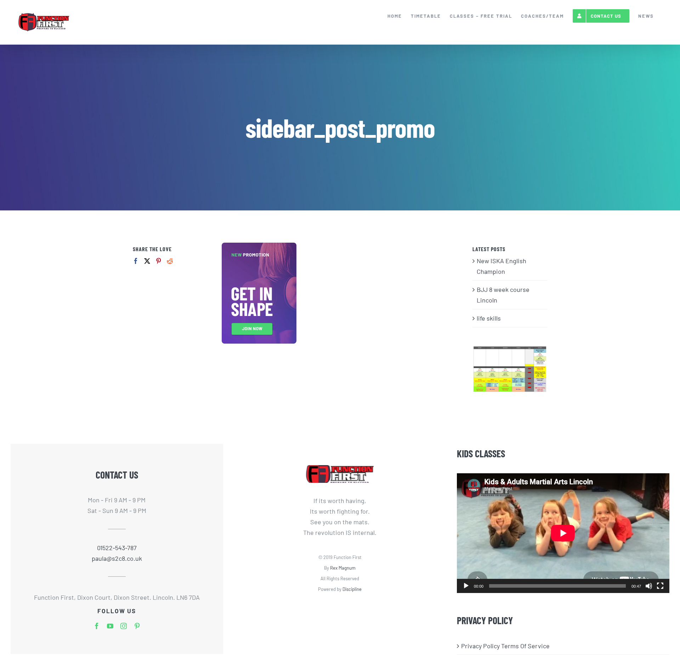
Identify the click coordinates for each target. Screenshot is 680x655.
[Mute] (648, 585)
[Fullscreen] (660, 585)
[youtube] (110, 626)
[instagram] (123, 626)
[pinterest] (137, 626)
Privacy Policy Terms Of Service (505, 646)
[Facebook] (136, 261)
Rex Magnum (343, 568)
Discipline (352, 589)
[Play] (466, 585)
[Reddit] (170, 261)
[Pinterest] (158, 261)
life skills (489, 318)
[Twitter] (147, 261)
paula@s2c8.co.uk (117, 558)
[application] (563, 533)
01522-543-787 (117, 548)
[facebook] (97, 626)
